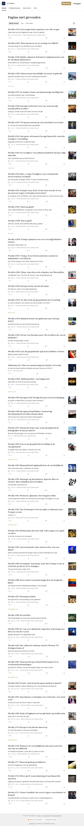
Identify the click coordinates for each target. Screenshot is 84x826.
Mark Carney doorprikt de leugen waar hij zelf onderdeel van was (32, 553)
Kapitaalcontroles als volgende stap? (21, 142)
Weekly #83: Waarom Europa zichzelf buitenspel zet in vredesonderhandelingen (33, 663)
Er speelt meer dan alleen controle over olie (24, 449)
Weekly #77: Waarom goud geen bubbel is (27, 762)
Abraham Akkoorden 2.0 (17, 245)
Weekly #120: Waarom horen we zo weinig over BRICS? (33, 43)
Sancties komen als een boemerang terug (23, 324)
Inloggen (77, 3)
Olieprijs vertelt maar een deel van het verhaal (25, 111)
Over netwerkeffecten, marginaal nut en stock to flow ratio (30, 210)
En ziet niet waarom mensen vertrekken (23, 730)
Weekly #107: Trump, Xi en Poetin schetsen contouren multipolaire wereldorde (33, 257)
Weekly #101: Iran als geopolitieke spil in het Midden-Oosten (36, 351)
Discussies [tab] (29, 23)
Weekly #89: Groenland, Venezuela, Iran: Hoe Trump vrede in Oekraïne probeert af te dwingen (36, 564)
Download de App (51, 820)
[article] (42, 33)
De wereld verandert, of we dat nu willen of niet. (26, 751)
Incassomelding (56, 816)
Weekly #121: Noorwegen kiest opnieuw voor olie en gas (33, 29)
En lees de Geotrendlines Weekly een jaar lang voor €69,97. (30, 368)
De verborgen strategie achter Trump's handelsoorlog (28, 179)
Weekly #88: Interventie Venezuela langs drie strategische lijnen (35, 581)
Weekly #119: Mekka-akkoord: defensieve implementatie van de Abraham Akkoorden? (36, 58)
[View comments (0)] (28, 38)
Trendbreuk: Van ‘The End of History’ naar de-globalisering (30, 275)
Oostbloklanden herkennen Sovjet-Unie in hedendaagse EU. (30, 798)
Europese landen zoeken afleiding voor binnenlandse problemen (32, 686)
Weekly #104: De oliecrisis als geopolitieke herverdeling (34, 300)
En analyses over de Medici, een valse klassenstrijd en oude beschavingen (35, 196)
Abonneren (66, 3)
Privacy (39, 816)
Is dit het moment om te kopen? (20, 536)
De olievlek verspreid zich (17, 485)
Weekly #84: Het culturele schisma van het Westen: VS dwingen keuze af (33, 646)
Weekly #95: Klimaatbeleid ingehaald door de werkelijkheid (35, 465)
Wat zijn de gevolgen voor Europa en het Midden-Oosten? (30, 433)
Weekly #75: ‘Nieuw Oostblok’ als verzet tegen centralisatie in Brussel (36, 793)
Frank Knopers (28, 35)
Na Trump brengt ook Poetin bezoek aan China (25, 261)
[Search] (74, 23)
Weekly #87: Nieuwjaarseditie (22, 596)
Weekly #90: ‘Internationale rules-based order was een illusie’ (33, 548)
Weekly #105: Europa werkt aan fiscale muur (28, 286)
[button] (4, 8)
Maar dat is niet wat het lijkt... (19, 716)
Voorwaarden (47, 816)
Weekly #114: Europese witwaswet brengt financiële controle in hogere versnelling (36, 137)
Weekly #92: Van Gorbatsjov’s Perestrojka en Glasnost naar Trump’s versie (35, 510)
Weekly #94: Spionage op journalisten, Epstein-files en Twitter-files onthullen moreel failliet (33, 480)
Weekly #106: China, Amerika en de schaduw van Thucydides (36, 272)
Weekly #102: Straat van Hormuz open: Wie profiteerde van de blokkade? (37, 336)
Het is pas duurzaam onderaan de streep (23, 468)
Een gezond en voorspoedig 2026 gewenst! (24, 599)
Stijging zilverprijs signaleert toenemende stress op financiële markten (34, 781)
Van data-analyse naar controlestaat (21, 95)
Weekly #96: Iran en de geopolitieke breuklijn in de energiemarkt (31, 445)
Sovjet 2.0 (11, 515)
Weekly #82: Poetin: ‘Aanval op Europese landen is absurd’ (34, 683)
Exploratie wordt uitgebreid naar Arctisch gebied (26, 32)
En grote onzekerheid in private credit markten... (26, 400)
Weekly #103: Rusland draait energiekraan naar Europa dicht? (33, 319)
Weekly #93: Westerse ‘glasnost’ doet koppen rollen (32, 495)
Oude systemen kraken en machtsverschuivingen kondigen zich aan (33, 498)
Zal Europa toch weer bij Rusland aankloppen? (25, 417)
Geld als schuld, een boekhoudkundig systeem (25, 223)
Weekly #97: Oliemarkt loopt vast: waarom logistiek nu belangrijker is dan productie (33, 429)
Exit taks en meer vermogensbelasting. (22, 289)
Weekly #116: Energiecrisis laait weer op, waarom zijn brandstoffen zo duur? (33, 107)
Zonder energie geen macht (18, 340)
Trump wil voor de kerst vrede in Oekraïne (24, 702)
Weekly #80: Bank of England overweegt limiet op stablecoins (36, 713)
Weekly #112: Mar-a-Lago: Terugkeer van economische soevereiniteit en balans (33, 175)
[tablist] (21, 23)
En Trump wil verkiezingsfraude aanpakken (24, 125)
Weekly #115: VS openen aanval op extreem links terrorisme (36, 122)
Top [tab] (22, 23)
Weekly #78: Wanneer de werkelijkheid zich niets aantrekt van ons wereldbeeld (35, 747)
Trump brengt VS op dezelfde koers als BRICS (25, 46)
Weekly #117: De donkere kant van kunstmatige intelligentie (36, 92)
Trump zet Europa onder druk (19, 569)
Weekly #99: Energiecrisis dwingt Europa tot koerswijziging (36, 397)
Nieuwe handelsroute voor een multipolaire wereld (27, 76)
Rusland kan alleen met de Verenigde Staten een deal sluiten (30, 667)
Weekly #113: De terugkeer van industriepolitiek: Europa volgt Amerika (37, 154)
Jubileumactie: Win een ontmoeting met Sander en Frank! (34, 365)
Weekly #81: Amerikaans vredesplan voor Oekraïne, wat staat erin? (37, 698)
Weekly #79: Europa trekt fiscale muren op (27, 727)
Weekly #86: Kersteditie (19, 615)
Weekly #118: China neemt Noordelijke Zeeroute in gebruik (35, 73)
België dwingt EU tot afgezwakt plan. (22, 634)
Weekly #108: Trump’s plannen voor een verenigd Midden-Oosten (35, 240)
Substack (32, 823)
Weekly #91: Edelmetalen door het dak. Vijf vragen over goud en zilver (36, 532)
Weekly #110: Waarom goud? (21, 207)
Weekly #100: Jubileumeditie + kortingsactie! (29, 379)
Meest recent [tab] (14, 23)
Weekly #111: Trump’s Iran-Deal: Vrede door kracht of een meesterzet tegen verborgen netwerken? (34, 191)
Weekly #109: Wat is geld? (20, 221)
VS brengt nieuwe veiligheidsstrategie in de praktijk (27, 585)
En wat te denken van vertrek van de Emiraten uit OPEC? (29, 303)
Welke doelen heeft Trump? (18, 354)
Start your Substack (36, 820)
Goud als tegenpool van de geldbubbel (22, 765)
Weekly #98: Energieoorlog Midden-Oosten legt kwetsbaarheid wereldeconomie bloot (30, 412)
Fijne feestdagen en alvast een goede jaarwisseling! (27, 618)
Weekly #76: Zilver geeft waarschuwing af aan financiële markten (34, 777)
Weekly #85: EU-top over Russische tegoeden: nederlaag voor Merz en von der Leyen (36, 630)
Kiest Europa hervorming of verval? (21, 651)
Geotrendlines (18, 371)
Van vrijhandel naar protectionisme (21, 158)
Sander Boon (40, 35)
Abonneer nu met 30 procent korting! (22, 382)
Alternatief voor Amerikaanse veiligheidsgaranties (27, 62)
